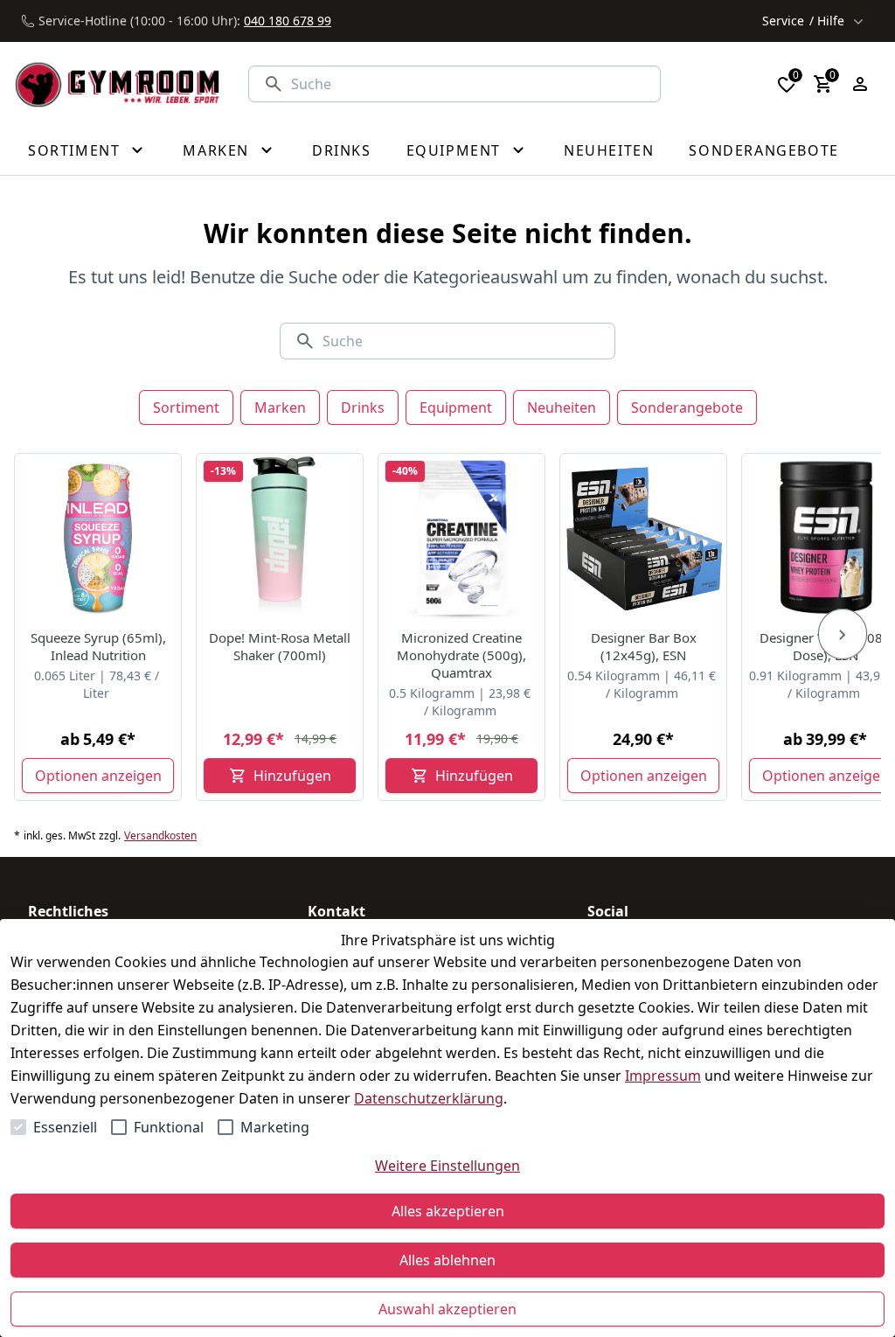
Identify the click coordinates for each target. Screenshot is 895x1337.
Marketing (274, 1127)
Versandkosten (160, 836)
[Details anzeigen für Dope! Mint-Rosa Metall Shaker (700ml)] (280, 538)
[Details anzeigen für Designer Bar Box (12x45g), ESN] (644, 538)
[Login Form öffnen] (860, 83)
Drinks (363, 407)
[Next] (842, 634)
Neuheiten (561, 407)
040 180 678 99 (287, 20)
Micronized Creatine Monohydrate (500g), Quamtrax (461, 655)
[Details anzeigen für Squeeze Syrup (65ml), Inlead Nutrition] (99, 538)
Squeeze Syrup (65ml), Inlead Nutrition (98, 646)
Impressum (663, 1075)
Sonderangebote (687, 407)
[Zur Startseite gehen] (117, 83)
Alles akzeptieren (448, 1211)
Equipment (456, 407)
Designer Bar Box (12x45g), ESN (644, 646)
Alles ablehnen (447, 1260)
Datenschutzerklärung (428, 1098)
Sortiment (186, 407)
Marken (280, 407)
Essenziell (65, 1127)
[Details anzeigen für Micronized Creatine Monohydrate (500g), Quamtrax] (462, 538)
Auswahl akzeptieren (447, 1309)
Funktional (169, 1127)
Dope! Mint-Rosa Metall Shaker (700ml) (279, 646)
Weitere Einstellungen (447, 1165)
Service (803, 20)
